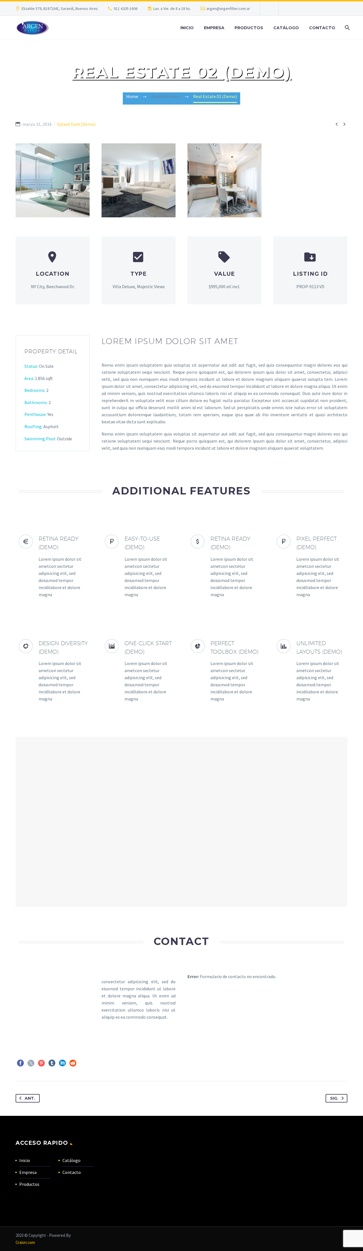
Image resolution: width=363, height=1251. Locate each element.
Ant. (30, 1098)
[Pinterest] (41, 1063)
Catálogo (286, 28)
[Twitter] (31, 1063)
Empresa (214, 28)
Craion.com (25, 1242)
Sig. (334, 1098)
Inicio (187, 28)
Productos (249, 28)
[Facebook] (20, 1063)
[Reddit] (72, 1063)
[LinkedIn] (62, 1063)
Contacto (322, 28)
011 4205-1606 (126, 8)
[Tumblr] (51, 1063)
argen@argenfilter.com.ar (228, 8)
